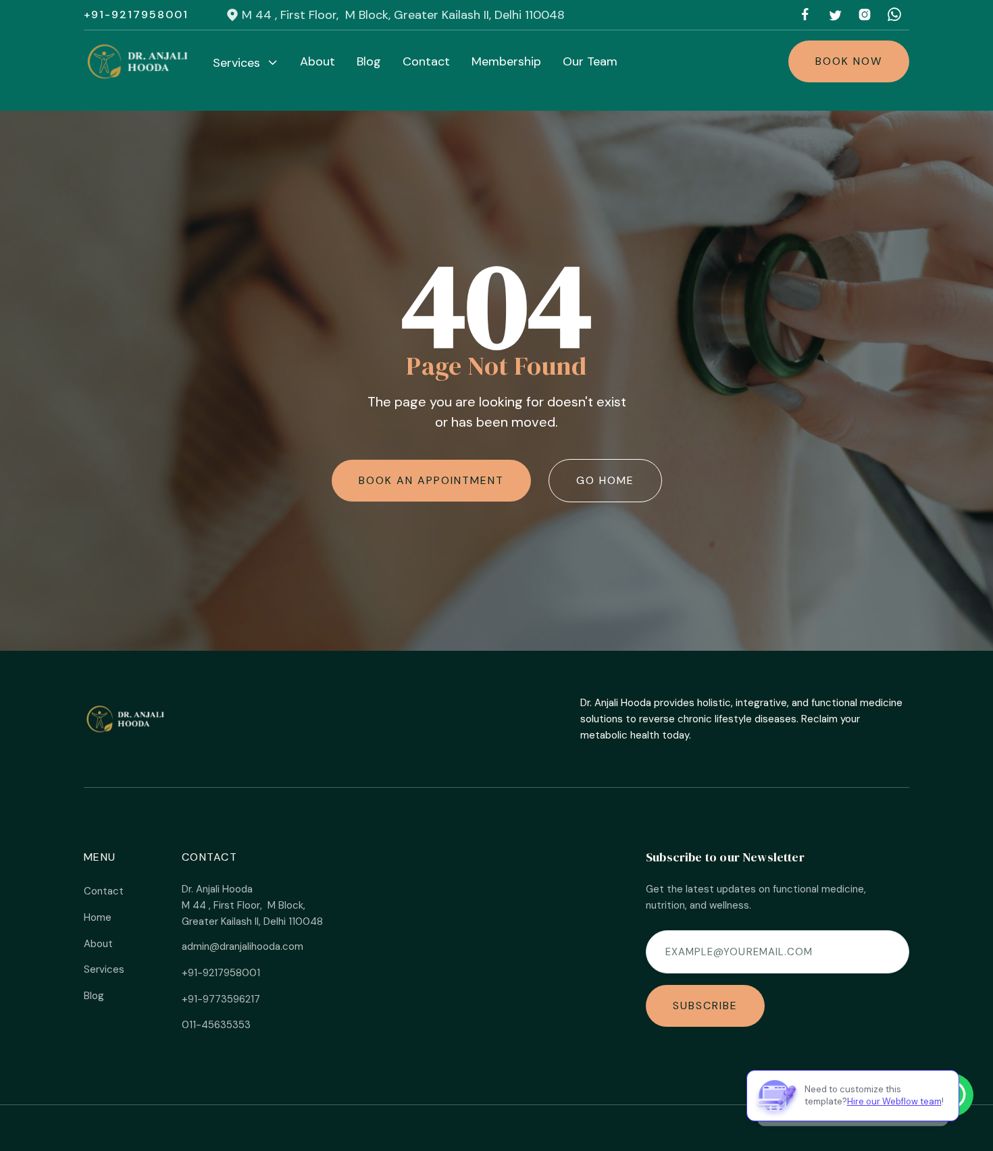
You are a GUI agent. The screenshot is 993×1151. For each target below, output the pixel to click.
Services (104, 969)
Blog (369, 61)
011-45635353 (216, 1025)
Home (97, 917)
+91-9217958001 (136, 15)
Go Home (605, 480)
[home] (139, 61)
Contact (426, 61)
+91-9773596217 (221, 999)
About (317, 61)
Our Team (590, 61)
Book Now (848, 61)
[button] (245, 63)
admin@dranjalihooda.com (242, 946)
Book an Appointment (431, 480)
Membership (506, 61)
